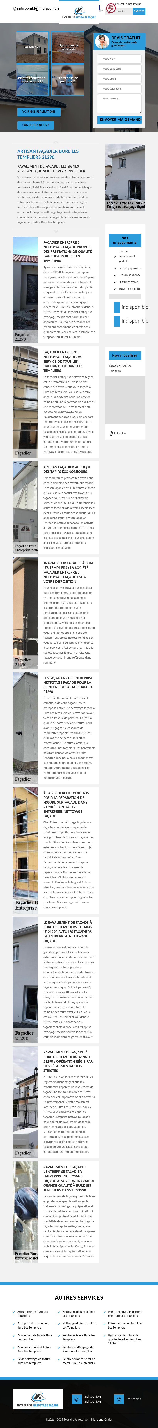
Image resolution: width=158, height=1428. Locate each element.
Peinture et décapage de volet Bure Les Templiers (78, 1349)
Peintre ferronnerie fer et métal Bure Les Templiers (79, 1361)
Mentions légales (102, 1419)
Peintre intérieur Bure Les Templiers (79, 1337)
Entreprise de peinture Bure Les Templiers (125, 1325)
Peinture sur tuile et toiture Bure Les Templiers (34, 1349)
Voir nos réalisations (38, 111)
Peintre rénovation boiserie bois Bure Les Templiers (125, 1314)
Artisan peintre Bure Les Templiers (32, 1314)
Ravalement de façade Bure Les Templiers (34, 1337)
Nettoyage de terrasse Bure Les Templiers (80, 1325)
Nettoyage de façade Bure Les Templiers (79, 1314)
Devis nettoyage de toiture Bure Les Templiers (33, 1361)
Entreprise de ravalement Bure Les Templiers (33, 1325)
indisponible (25, 9)
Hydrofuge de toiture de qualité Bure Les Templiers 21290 (124, 1339)
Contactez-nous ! (35, 125)
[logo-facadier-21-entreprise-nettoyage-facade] (79, 12)
